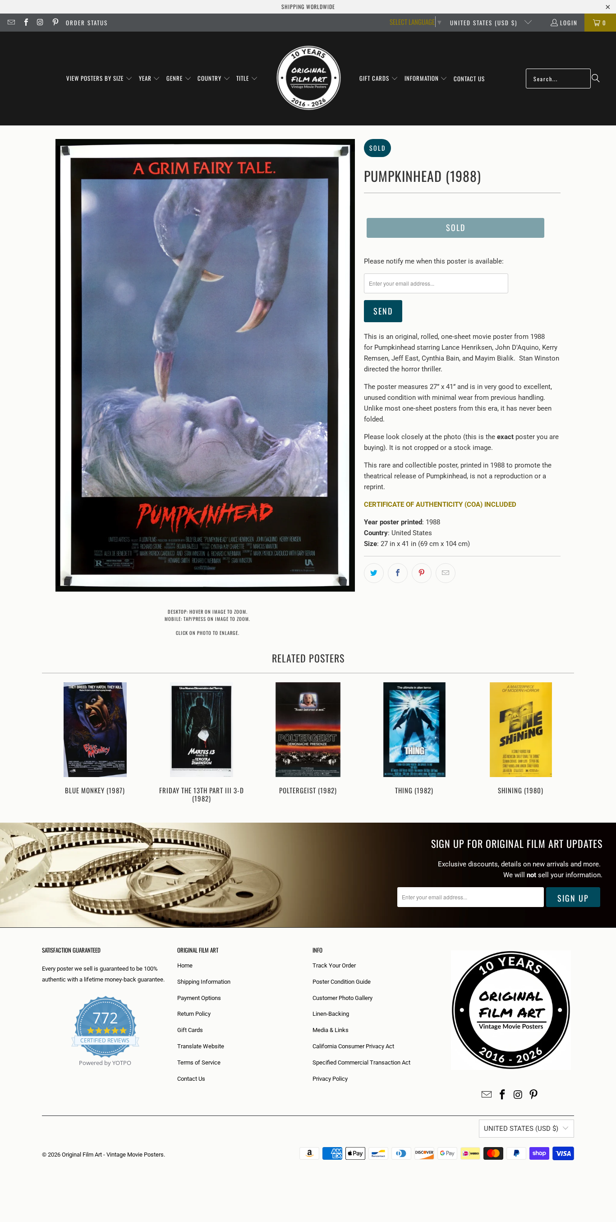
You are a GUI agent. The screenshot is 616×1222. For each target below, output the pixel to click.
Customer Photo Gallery (342, 998)
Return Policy (194, 1013)
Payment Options (199, 998)
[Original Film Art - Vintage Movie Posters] (308, 78)
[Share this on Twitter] (374, 573)
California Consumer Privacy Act (353, 1046)
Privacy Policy (330, 1078)
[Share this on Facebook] (398, 573)
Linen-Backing (331, 1013)
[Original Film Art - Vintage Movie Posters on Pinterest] (55, 22)
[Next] (561, 743)
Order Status (87, 22)
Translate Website (200, 1046)
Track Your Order (334, 965)
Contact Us (191, 1078)
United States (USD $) (484, 22)
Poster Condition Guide (342, 981)
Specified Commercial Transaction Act (361, 1062)
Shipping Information (203, 981)
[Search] (595, 78)
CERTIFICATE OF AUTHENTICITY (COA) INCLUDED (440, 504)
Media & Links (331, 1030)
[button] (99, 78)
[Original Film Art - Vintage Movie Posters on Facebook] (25, 22)
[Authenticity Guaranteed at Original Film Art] (42, 1073)
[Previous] (54, 743)
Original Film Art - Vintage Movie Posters (113, 1154)
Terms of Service (199, 1062)
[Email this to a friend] (445, 573)
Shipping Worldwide (308, 6)
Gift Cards (190, 1030)
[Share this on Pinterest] (422, 573)
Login (569, 22)
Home (185, 965)
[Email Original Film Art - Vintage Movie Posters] (11, 22)
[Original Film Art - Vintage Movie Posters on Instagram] (40, 22)
